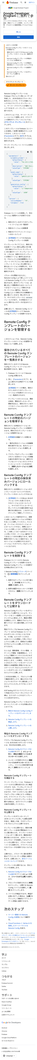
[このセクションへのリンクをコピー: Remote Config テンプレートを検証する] (16, 778)
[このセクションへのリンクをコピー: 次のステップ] (26, 909)
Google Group (6, 1005)
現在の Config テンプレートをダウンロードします (20, 713)
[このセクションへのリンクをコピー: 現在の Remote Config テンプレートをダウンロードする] (31, 736)
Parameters (9, 136)
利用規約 (4, 1048)
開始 (18, 37)
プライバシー (13, 1048)
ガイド (4, 958)
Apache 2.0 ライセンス (28, 937)
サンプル (4, 964)
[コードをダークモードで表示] (28, 152)
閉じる (18, 32)
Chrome (4, 1031)
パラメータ (22, 572)
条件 (22, 136)
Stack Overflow (7, 1002)
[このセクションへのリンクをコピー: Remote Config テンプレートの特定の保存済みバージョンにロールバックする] (19, 485)
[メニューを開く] (3, 2)
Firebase (4, 1034)
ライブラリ (5, 968)
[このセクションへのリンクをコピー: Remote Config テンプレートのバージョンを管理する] (6, 334)
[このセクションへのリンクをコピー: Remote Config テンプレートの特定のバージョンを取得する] (25, 421)
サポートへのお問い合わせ (10, 998)
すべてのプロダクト (8, 1041)
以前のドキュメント (8, 1015)
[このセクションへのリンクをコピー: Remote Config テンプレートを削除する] (27, 556)
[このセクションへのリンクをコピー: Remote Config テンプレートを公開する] (16, 812)
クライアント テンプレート (14, 82)
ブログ (4, 980)
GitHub (4, 971)
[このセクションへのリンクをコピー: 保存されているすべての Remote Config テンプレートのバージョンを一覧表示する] (25, 360)
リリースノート (7, 1008)
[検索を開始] (21, 2)
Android (4, 1028)
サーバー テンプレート (17, 85)
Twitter (4, 986)
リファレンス (6, 961)
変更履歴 (12, 238)
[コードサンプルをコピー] (31, 152)
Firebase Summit (7, 983)
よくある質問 (6, 1011)
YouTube (4, 990)
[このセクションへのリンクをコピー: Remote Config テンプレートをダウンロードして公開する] (22, 606)
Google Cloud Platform (9, 1038)
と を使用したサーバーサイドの (20, 925)
